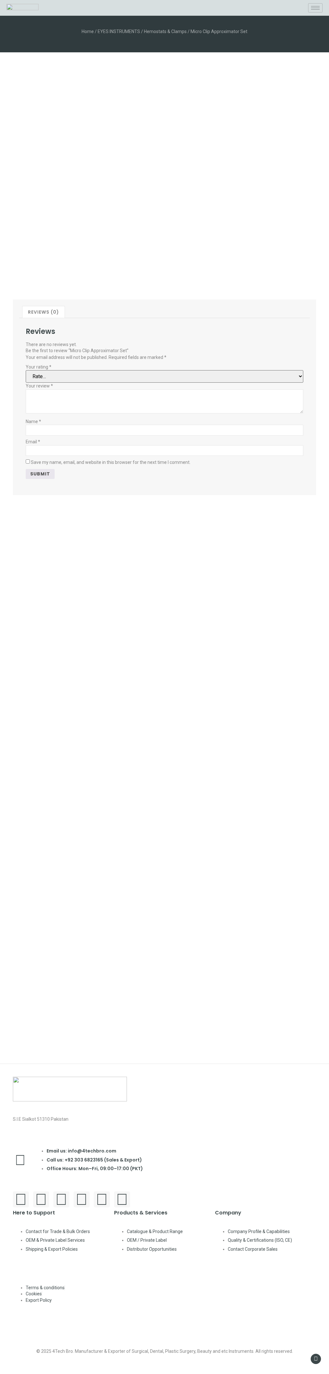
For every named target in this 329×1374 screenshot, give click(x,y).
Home (88, 31)
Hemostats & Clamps (165, 31)
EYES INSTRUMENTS (119, 31)
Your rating (38, 367)
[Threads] (41, 1199)
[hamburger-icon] (315, 8)
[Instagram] (61, 1199)
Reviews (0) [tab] (43, 312)
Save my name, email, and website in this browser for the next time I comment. (111, 462)
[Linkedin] (82, 1199)
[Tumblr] (102, 1199)
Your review (39, 385)
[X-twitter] (122, 1199)
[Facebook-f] (21, 1199)
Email (33, 441)
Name (33, 421)
